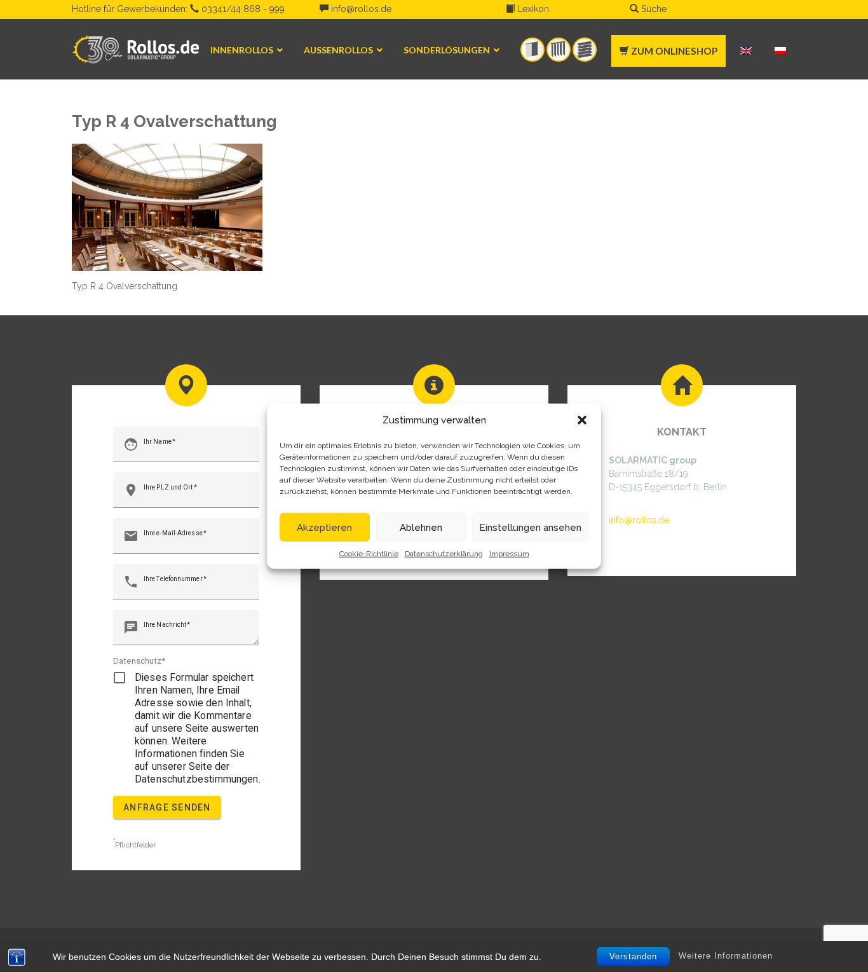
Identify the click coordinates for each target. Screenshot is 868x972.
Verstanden (633, 956)
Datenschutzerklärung (444, 553)
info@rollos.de (360, 9)
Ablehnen (421, 527)
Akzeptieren (324, 527)
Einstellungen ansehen (530, 527)
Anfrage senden (167, 807)
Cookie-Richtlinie (368, 553)
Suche (653, 9)
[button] (582, 420)
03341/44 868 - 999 (242, 9)
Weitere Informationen (726, 956)
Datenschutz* (139, 660)
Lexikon (532, 9)
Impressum (509, 553)
